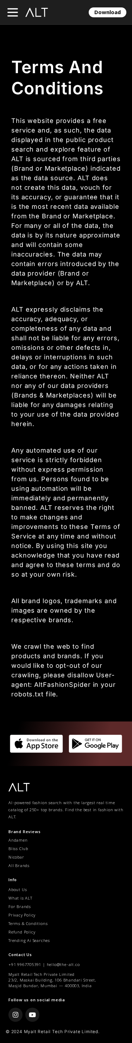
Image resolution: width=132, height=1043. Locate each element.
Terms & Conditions (28, 924)
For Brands (19, 907)
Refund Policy (21, 933)
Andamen (18, 840)
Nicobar (16, 857)
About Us (17, 890)
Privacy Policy (22, 916)
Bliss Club (18, 849)
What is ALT (20, 899)
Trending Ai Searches (29, 941)
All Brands (19, 866)
